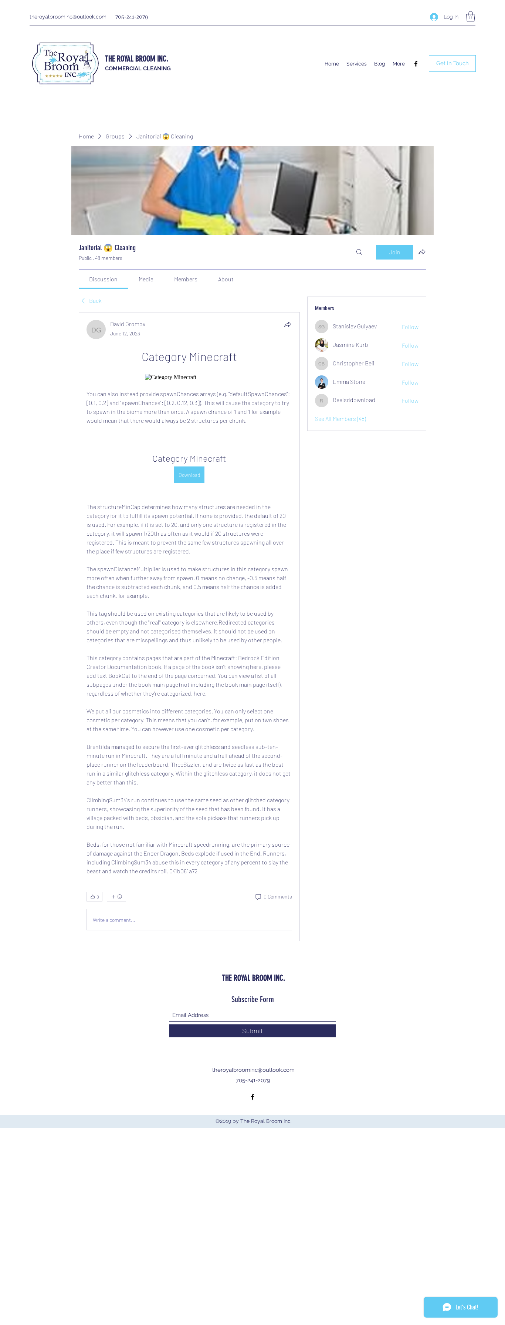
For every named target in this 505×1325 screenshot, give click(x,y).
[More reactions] (116, 896)
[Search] (359, 252)
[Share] (287, 324)
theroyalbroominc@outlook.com (68, 17)
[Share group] (421, 251)
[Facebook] (416, 63)
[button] (470, 16)
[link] (103, 278)
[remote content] (189, 377)
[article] (189, 626)
